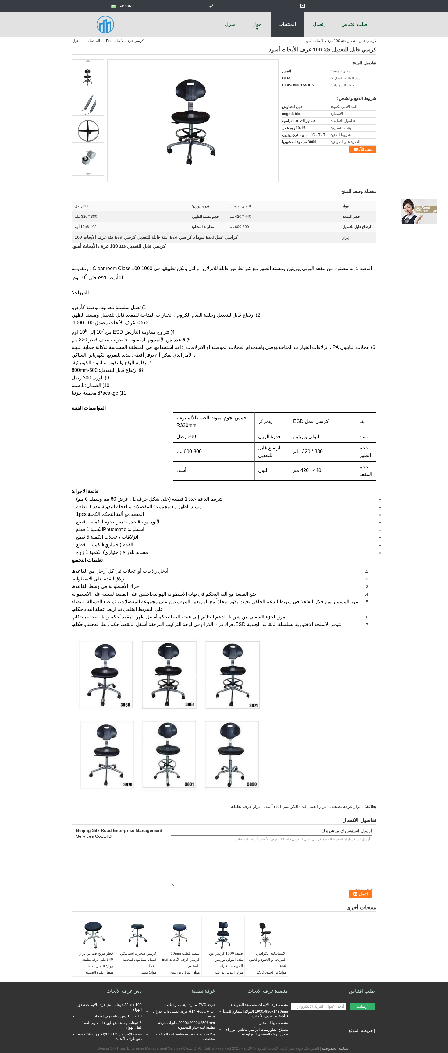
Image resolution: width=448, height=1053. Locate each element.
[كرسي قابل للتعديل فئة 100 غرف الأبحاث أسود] (193, 120)
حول (256, 24)
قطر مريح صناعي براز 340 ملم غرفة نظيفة (96, 956)
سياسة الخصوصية (335, 1048)
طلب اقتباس (354, 24)
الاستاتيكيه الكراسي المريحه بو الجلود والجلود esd (267, 959)
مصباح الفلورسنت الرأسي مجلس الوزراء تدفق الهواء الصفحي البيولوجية (257, 1031)
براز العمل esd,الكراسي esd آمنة (295, 806)
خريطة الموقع (360, 1030)
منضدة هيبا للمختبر (273, 1023)
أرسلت (362, 1006)
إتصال (319, 24)
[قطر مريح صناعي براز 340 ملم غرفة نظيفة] (93, 935)
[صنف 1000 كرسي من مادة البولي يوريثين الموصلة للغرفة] (223, 935)
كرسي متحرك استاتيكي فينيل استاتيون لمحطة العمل (138, 959)
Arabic (127, 6)
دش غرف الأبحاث (124, 991)
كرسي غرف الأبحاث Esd (125, 41)
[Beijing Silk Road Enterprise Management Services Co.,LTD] (105, 24)
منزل (230, 24)
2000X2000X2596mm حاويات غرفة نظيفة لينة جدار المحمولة (186, 1025)
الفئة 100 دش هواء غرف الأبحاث (117, 1016)
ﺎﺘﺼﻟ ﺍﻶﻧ (365, 149)
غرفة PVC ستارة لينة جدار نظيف (190, 1005)
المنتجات (287, 24)
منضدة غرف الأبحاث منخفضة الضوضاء (259, 1005)
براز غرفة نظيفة (346, 806)
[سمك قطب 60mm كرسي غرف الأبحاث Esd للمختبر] (179, 935)
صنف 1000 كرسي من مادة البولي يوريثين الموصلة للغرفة (226, 959)
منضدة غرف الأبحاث (267, 991)
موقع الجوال (362, 1038)
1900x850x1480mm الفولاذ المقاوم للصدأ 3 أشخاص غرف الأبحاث (255, 1013)
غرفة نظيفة (203, 991)
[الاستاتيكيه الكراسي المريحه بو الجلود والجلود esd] (266, 935)
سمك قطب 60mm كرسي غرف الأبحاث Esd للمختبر (181, 959)
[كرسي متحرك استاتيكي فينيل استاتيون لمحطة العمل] (136, 935)
